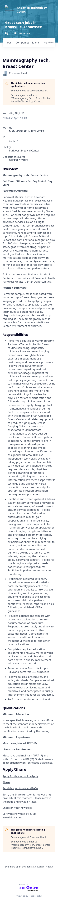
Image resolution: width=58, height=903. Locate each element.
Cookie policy (36, 896)
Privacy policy (22, 896)
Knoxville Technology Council (32, 9)
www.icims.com (12, 817)
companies (22, 42)
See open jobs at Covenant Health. (29, 90)
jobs (9, 42)
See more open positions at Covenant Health (29, 866)
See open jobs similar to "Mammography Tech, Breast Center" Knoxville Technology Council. (31, 98)
